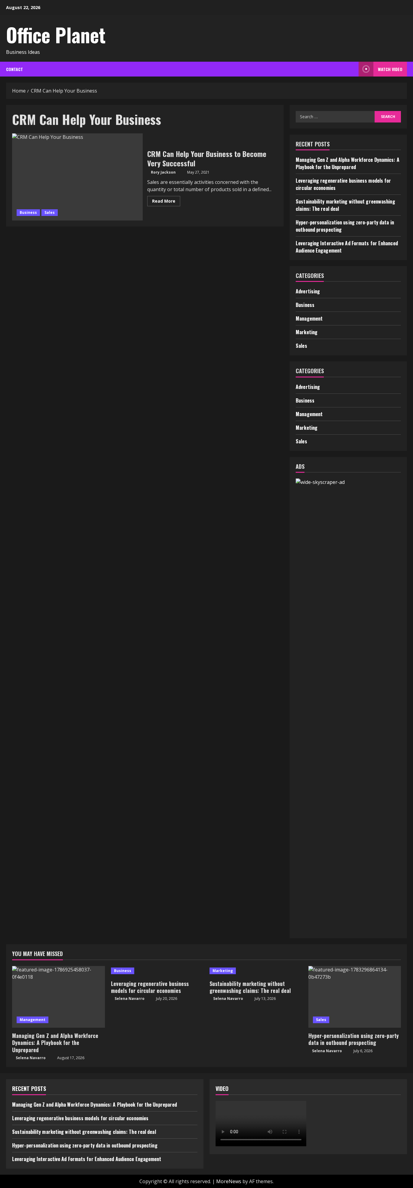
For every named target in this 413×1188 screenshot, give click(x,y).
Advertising (308, 291)
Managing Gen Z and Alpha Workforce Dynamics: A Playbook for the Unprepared (347, 163)
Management (309, 318)
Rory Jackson (163, 172)
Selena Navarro (31, 1057)
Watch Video (390, 69)
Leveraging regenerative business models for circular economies (150, 987)
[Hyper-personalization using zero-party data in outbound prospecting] (354, 997)
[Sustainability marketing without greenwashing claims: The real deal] (256, 971)
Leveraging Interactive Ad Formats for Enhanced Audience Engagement (86, 1159)
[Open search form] (352, 69)
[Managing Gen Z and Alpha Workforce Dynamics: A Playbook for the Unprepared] (58, 997)
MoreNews (228, 1181)
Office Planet (56, 34)
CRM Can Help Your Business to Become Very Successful (77, 176)
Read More (166, 202)
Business (28, 212)
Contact (14, 69)
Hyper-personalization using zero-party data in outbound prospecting (353, 1039)
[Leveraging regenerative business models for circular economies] (157, 971)
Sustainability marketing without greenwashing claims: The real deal (250, 987)
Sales (49, 212)
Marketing (306, 332)
